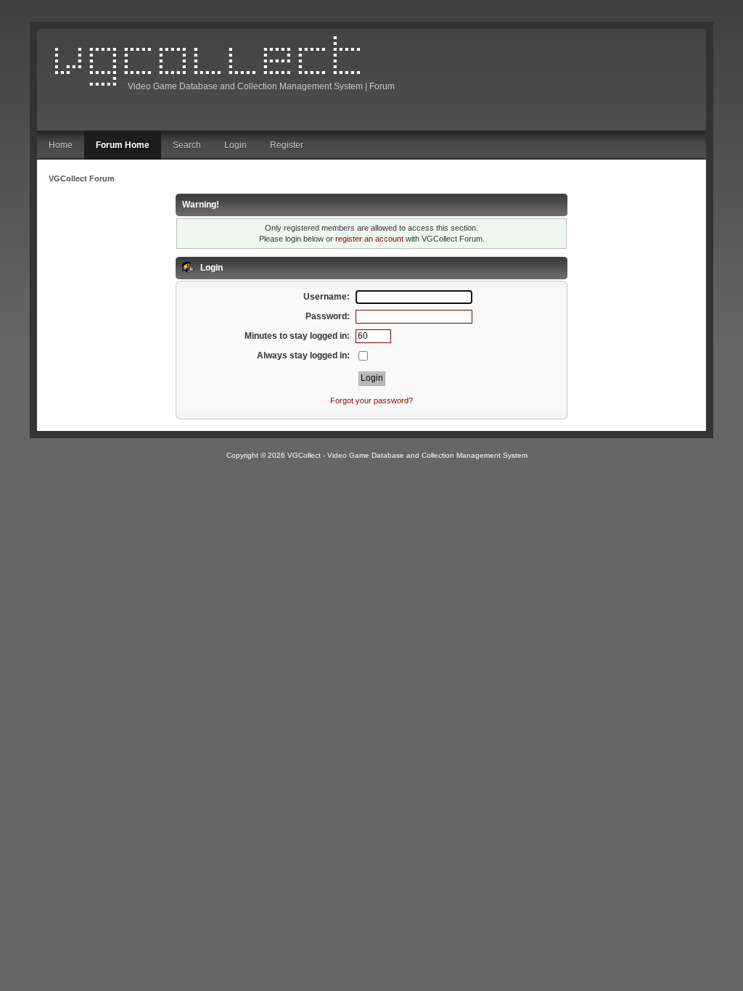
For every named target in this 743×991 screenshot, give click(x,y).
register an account (369, 238)
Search (187, 145)
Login (235, 145)
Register (286, 145)
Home (61, 145)
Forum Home (122, 145)
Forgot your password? (371, 400)
